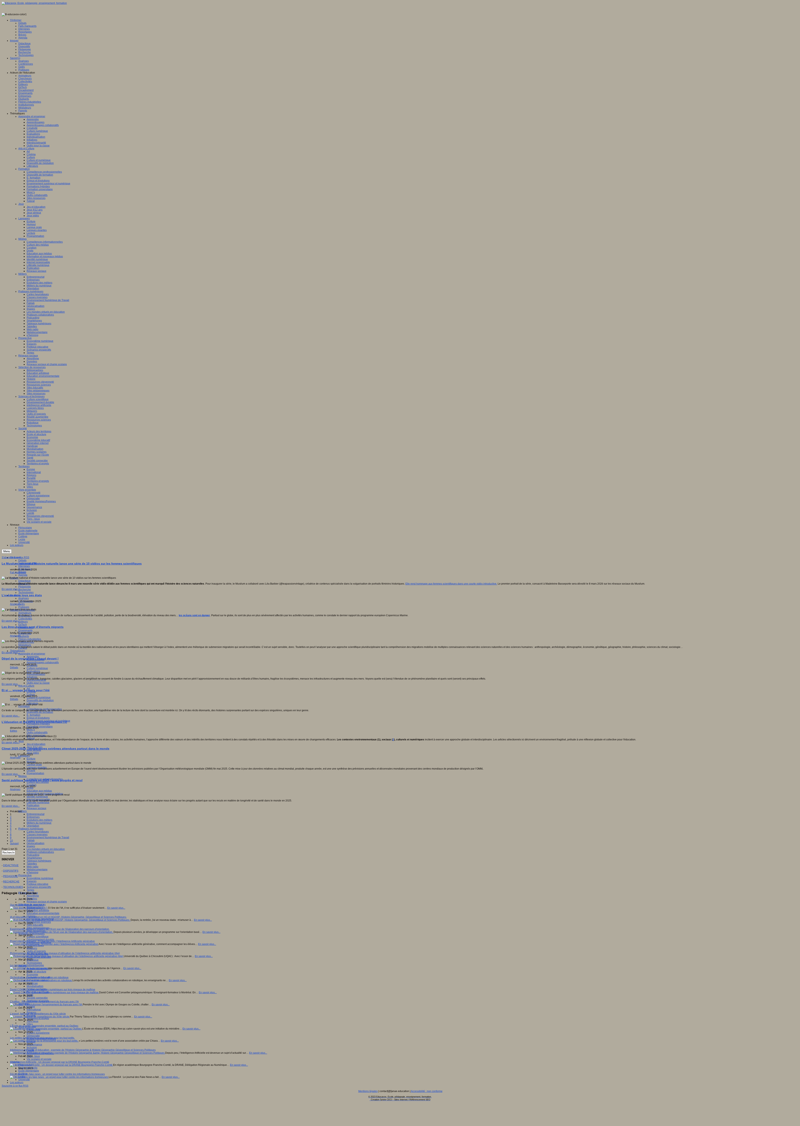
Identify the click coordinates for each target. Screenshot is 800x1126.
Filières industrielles (29, 639)
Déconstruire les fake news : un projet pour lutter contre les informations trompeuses (57, 1074)
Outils (21, 604)
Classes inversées (37, 834)
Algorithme (33, 895)
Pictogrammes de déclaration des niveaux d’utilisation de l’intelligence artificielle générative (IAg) (65, 953)
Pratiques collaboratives (40, 852)
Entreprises (33, 817)
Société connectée (37, 997)
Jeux (21, 741)
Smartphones (34, 857)
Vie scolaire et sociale (39, 1059)
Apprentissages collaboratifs (43, 662)
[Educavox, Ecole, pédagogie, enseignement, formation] (34, 3)
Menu (6, 551)
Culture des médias (38, 782)
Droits (30, 787)
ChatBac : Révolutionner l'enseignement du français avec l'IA (44, 1001)
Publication (33, 805)
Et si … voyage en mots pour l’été (26, 690)
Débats (22, 560)
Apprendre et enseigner (31, 653)
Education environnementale (43, 913)
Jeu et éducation (36, 744)
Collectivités (25, 618)
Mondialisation (35, 986)
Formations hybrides (38, 723)
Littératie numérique (38, 802)
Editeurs (23, 621)
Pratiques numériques (30, 828)
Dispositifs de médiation (40, 700)
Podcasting (33, 855)
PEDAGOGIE (10, 876)
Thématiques (17, 650)
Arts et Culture (26, 685)
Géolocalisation (35, 843)
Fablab (31, 840)
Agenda (22, 575)
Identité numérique (37, 796)
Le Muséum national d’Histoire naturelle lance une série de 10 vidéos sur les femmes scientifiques (72, 563)
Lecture (31, 770)
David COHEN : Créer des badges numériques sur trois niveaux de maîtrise (52, 989)
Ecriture (31, 758)
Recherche (24, 589)
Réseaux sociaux (36, 808)
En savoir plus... (11, 589)
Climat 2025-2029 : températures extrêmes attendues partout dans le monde (55, 748)
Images (31, 846)
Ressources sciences (39, 922)
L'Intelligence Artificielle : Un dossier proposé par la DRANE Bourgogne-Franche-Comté (59, 1062)
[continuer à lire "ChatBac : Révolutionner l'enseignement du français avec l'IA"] (46, 1004)
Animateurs (24, 612)
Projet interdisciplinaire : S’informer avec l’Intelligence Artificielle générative (52, 941)
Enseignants (25, 630)
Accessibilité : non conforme (426, 1091)
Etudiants (23, 636)
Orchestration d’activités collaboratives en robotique (39, 977)
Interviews (24, 566)
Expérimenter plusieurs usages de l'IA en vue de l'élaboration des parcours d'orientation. (60, 929)
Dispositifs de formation (40, 712)
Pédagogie (24, 586)
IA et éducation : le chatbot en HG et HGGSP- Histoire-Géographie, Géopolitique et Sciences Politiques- (68, 917)
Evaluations (33, 671)
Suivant (14, 843)
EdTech (22, 624)
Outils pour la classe (38, 682)
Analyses (23, 598)
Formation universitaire (40, 726)
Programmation (35, 773)
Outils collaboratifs (37, 732)
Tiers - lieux (33, 1056)
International (34, 1009)
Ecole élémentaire (28, 1070)
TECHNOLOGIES (13, 887)
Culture (31, 694)
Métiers (22, 811)
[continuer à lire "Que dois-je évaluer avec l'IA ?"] (29, 907)
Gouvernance (34, 1044)
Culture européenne (38, 1032)
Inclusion (32, 1047)
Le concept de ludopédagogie (27, 965)
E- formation (33, 715)
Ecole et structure (36, 971)
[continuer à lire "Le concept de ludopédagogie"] (29, 968)
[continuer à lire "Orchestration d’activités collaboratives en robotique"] (41, 980)
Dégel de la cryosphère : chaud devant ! (30, 658)
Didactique (24, 580)
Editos (13, 730)
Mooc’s (31, 729)
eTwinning (32, 872)
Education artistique (38, 910)
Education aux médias (39, 790)
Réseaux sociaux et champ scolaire (47, 901)
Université (24, 1079)
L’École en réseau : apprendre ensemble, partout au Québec (44, 1025)
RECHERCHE (11, 881)
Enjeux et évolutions (38, 717)
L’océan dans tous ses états (22, 595)
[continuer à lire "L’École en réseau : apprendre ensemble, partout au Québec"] (46, 1028)
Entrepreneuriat (35, 814)
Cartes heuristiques (38, 831)
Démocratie (33, 1035)
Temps (30, 890)
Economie (32, 974)
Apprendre (33, 656)
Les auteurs (16, 1082)
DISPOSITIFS (10, 870)
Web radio (32, 866)
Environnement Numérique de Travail (48, 837)
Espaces (31, 881)
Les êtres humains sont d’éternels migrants (33, 627)
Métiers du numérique (39, 822)
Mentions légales (368, 1091)
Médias (22, 776)
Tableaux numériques (39, 860)
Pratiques (23, 607)
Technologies (26, 592)
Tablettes (32, 863)
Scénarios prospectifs (39, 887)
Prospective (25, 875)
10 (11, 840)
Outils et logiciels (36, 951)
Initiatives (32, 677)
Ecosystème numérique (40, 878)
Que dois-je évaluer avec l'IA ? (27, 905)
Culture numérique (37, 668)
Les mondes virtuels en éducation (46, 849)
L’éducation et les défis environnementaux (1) (34, 722)
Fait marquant (18, 572)
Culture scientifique (38, 936)
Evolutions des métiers (39, 820)
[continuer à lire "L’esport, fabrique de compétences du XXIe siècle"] (40, 1016)
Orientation (33, 825)
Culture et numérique (39, 697)
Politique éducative (37, 884)
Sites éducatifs (35, 925)
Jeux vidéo (33, 752)
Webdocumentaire (37, 869)
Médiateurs (24, 645)
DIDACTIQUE (11, 865)
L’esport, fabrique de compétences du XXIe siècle (38, 1013)
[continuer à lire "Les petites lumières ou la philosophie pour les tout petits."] (44, 1040)
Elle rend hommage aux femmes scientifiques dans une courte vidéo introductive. (451, 583)
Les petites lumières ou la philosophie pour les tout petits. (42, 1037)
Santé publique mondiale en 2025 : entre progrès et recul (42, 780)
